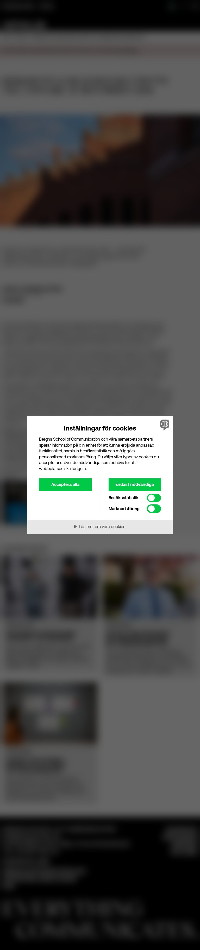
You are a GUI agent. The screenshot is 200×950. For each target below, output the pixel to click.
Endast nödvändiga (134, 484)
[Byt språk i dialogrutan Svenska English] (164, 425)
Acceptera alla (65, 484)
